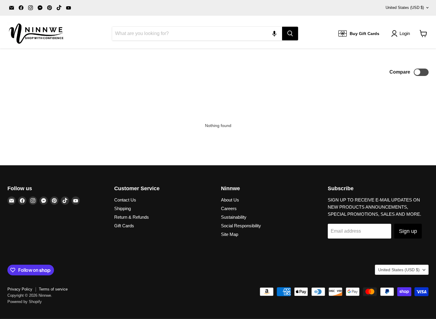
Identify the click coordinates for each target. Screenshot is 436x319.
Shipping (122, 208)
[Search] (290, 33)
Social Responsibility (241, 225)
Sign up (408, 231)
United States (405, 7)
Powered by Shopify (24, 301)
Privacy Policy (19, 289)
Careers (229, 208)
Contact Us (125, 199)
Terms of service (53, 289)
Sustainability (233, 217)
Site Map (229, 234)
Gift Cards (124, 225)
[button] (274, 33)
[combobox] (197, 33)
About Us (230, 199)
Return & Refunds (131, 217)
